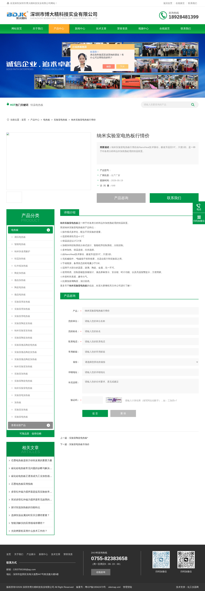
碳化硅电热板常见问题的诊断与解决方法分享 (32, 468)
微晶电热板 (20, 294)
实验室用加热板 (22, 309)
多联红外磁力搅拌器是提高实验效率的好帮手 (32, 491)
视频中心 (143, 28)
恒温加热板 (20, 258)
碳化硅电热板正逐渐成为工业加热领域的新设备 (32, 476)
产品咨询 (121, 198)
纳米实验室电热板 (23, 388)
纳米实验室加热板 (23, 366)
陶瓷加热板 (20, 273)
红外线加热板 (21, 265)
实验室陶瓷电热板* (78, 438)
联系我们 (192, 3)
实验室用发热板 (22, 301)
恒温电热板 (36, 105)
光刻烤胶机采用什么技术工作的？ (29, 530)
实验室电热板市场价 (79, 444)
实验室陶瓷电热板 (23, 381)
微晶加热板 (20, 280)
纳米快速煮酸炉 (22, 251)
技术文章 (101, 28)
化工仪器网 (193, 587)
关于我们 (38, 28)
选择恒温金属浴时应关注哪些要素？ (30, 515)
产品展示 (31, 554)
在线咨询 (100, 572)
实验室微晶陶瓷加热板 (25, 359)
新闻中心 (80, 28)
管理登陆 (127, 587)
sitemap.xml (114, 587)
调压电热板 (20, 237)
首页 (24, 119)
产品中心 (59, 28)
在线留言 (180, 3)
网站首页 (17, 28)
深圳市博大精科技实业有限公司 (35, 3)
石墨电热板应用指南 (22, 483)
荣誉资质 (122, 28)
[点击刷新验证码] (114, 400)
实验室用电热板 (22, 316)
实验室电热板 (60, 119)
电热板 (46, 119)
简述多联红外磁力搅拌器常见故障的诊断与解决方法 (32, 499)
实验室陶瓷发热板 (23, 323)
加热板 (17, 402)
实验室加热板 (21, 373)
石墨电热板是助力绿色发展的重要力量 (31, 460)
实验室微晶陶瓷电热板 (25, 345)
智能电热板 (20, 244)
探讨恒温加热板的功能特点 (25, 507)
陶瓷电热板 (20, 287)
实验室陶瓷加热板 (23, 337)
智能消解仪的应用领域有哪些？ (28, 523)
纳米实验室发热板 (23, 330)
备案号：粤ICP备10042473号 (91, 587)
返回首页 (167, 3)
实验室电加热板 (22, 395)
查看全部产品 (18, 425)
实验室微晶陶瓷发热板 (25, 352)
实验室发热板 (21, 409)
